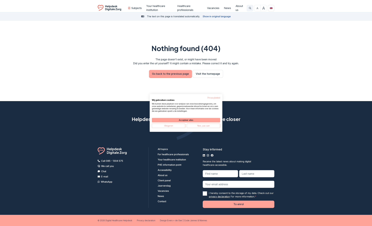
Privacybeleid (214, 98)
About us (239, 7)
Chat (103, 171)
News (227, 8)
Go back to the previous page (170, 73)
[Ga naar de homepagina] (109, 8)
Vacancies (213, 8)
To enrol (239, 204)
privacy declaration (219, 196)
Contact (162, 201)
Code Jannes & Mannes (195, 220)
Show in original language (217, 16)
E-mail (104, 176)
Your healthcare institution (155, 7)
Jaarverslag (164, 185)
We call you (107, 166)
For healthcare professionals (173, 154)
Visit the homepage (208, 73)
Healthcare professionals (185, 7)
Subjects (136, 8)
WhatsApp (106, 181)
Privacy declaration (146, 220)
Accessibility (165, 170)
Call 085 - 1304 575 (112, 160)
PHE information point (169, 164)
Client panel (164, 180)
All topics (163, 149)
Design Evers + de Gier (171, 220)
